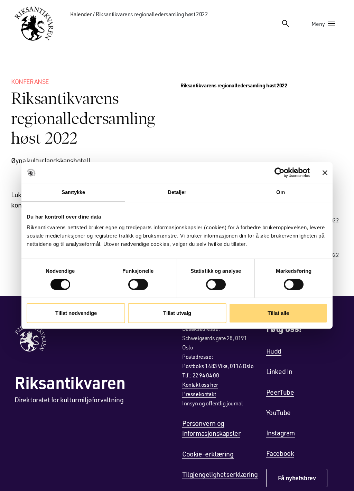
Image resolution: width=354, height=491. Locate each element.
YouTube (278, 412)
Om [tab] (280, 192)
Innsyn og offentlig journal (213, 403)
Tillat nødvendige (76, 313)
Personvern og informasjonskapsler (211, 427)
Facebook (280, 453)
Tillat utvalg (177, 313)
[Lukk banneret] (325, 172)
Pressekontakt (199, 393)
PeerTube (280, 391)
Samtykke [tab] (73, 192)
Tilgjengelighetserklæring (220, 474)
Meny (318, 23)
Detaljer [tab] (177, 192)
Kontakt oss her (200, 384)
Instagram (280, 432)
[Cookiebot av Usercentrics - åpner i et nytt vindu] (279, 172)
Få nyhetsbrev (297, 478)
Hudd (273, 350)
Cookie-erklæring (208, 453)
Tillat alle (278, 313)
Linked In (279, 371)
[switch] (138, 284)
